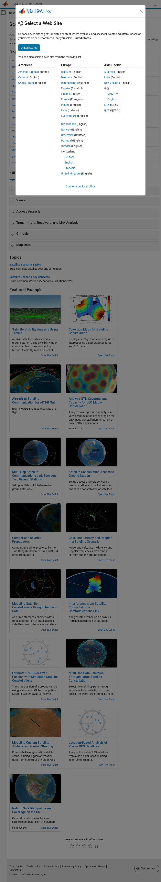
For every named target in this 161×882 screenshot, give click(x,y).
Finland (65, 93)
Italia (64, 110)
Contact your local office (80, 186)
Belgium (66, 71)
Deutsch (70, 157)
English (69, 162)
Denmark (66, 77)
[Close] (141, 11)
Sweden (66, 146)
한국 (107, 110)
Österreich (67, 135)
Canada (23, 77)
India (107, 77)
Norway (66, 129)
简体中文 (112, 93)
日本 (107, 104)
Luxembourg (69, 115)
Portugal (66, 140)
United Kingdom (70, 173)
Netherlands (68, 124)
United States (26, 82)
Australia (109, 71)
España (65, 88)
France (65, 99)
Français (70, 168)
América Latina (27, 71)
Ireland (65, 104)
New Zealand (112, 82)
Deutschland (68, 82)
